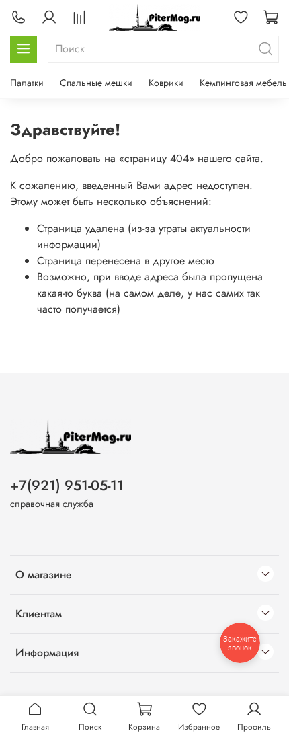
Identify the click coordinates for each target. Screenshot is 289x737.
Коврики (166, 82)
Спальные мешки (96, 82)
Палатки (27, 82)
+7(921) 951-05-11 (67, 485)
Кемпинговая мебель (243, 82)
